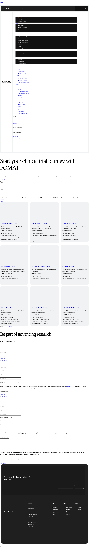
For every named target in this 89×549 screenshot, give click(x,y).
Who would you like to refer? (6, 417)
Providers (17, 84)
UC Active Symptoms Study (70, 307)
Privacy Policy (70, 386)
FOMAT (1, 2)
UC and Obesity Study (8, 266)
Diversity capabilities (21, 53)
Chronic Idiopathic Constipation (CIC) (12, 223)
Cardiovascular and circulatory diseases (24, 36)
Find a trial (20, 17)
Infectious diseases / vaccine (22, 42)
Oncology (19, 46)
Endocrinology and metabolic (23, 40)
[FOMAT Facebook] (4, 511)
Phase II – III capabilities (22, 27)
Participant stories (21, 19)
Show (2, 199)
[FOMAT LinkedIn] (8, 511)
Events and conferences (22, 63)
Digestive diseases (21, 38)
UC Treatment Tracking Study (40, 266)
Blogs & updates (21, 61)
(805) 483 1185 (8, 8)
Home (16, 66)
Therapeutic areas (18, 86)
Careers (19, 55)
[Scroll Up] (0, 546)
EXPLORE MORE (3, 463)
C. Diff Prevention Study (69, 223)
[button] (44, 548)
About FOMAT (20, 51)
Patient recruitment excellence (23, 31)
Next (11, 326)
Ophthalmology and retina (22, 48)
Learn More (3, 179)
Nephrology (20, 44)
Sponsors (16, 23)
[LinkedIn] (83, 8)
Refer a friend (3, 360)
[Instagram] (85, 8)
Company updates (21, 59)
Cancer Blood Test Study (39, 223)
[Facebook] (82, 8)
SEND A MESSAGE (4, 437)
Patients (16, 67)
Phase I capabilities (21, 25)
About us (17, 100)
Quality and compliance (22, 29)
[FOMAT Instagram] (12, 511)
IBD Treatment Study (68, 266)
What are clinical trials (22, 21)
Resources (16, 57)
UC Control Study (6, 307)
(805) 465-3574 (16, 136)
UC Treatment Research (39, 307)
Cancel (1, 201)
